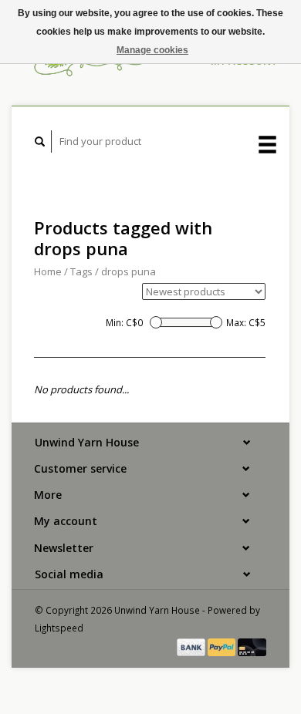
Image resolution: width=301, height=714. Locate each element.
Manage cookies (152, 50)
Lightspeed (59, 627)
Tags (81, 271)
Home (48, 271)
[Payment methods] (192, 646)
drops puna (128, 271)
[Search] (40, 141)
